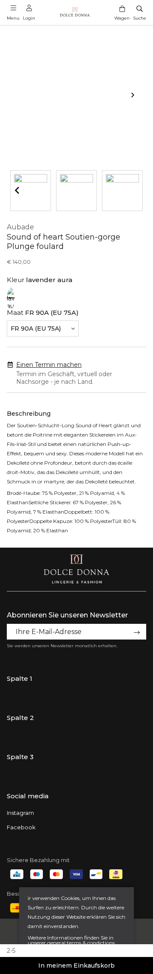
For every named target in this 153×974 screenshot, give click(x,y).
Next (136, 95)
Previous (17, 190)
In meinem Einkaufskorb (76, 965)
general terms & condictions (81, 943)
